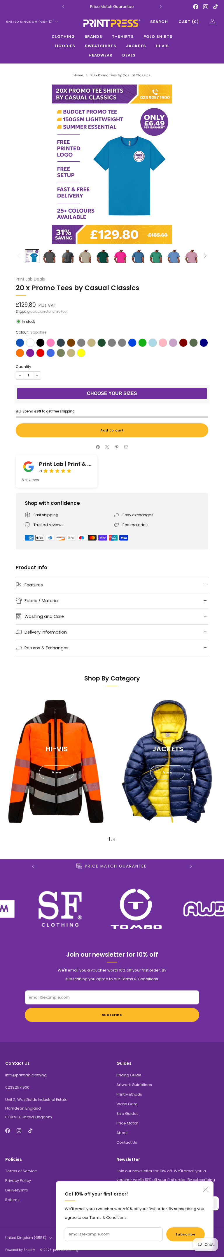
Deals (129, 55)
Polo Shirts (158, 36)
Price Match (127, 1123)
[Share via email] (126, 447)
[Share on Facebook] (98, 447)
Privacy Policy (18, 1180)
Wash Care (127, 1104)
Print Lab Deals (30, 279)
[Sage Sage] (61, 353)
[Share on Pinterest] (117, 447)
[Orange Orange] (20, 353)
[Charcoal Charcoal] (61, 343)
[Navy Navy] (204, 343)
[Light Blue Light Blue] (152, 343)
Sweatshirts (100, 46)
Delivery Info (16, 1190)
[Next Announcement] (160, 6)
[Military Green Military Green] (193, 343)
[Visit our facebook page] (196, 7)
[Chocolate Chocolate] (71, 343)
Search (159, 21)
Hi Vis (162, 46)
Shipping (22, 311)
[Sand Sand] (71, 353)
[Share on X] (107, 447)
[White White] (30, 343)
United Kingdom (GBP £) (29, 22)
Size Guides (127, 1113)
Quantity (23, 366)
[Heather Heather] (112, 343)
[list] (112, 909)
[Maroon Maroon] (183, 343)
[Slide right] (205, 256)
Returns (12, 1200)
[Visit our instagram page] (206, 7)
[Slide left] (18, 256)
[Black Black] (40, 343)
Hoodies (65, 46)
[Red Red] (40, 353)
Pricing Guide (128, 1075)
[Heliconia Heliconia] (122, 343)
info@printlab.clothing (26, 1075)
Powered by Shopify (20, 1250)
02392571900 (17, 1087)
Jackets (136, 46)
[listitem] (112, 6)
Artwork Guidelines (134, 1084)
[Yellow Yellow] (81, 353)
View (56, 772)
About (122, 1133)
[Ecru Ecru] (91, 343)
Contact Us (126, 1142)
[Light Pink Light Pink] (163, 343)
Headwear (101, 55)
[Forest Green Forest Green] (101, 343)
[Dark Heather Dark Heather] (81, 343)
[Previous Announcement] (63, 6)
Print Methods (129, 1094)
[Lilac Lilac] (173, 343)
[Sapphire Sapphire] (20, 343)
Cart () (188, 21)
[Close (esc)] (206, 1189)
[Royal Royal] (50, 353)
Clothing (63, 36)
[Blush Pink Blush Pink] (50, 343)
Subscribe (185, 1234)
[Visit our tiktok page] (215, 7)
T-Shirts (123, 36)
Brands (93, 36)
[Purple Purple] (30, 353)
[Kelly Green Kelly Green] (142, 343)
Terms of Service (21, 1171)
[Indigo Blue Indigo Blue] (132, 343)
